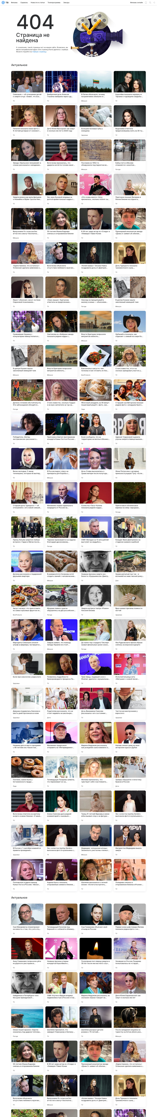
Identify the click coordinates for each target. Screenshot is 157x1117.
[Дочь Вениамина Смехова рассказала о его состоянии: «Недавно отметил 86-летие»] (96, 704)
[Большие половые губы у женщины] (96, 121)
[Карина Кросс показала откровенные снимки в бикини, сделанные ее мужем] (61, 875)
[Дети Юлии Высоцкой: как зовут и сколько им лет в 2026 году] (61, 121)
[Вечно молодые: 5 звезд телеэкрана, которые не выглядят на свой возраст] (27, 464)
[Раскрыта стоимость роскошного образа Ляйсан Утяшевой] (61, 944)
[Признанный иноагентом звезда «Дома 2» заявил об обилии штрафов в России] (130, 224)
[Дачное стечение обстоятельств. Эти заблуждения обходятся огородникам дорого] (27, 395)
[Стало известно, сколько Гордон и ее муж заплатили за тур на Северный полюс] (61, 395)
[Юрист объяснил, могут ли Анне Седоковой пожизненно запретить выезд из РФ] (27, 293)
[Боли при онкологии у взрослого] (27, 669)
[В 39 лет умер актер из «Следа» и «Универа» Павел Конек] (96, 224)
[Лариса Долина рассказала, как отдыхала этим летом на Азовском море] (130, 1012)
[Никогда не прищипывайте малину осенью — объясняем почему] (96, 293)
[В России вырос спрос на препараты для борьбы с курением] (61, 464)
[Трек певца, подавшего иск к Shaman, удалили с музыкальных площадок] (96, 669)
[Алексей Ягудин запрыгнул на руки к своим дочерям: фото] (27, 1012)
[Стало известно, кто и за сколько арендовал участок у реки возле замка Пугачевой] (130, 361)
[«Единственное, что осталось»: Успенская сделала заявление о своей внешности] (27, 258)
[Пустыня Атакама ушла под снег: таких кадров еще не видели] (27, 944)
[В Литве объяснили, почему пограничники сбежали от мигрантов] (96, 87)
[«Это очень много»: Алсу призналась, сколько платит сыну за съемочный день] (96, 190)
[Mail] (3, 2)
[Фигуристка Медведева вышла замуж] (130, 841)
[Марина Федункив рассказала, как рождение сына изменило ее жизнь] (96, 738)
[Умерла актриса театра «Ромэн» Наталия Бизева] (96, 601)
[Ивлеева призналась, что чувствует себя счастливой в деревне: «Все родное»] (96, 772)
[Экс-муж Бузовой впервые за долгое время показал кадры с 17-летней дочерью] (61, 190)
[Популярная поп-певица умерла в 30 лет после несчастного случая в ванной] (96, 1091)
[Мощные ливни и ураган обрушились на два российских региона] (61, 601)
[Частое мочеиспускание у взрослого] (130, 704)
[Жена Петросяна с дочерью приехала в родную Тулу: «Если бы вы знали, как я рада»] (130, 464)
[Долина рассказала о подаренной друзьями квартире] (27, 567)
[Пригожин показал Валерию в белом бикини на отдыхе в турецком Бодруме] (130, 190)
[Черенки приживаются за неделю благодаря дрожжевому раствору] (61, 532)
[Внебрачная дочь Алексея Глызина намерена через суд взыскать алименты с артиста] (61, 87)
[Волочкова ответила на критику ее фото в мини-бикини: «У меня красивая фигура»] (27, 807)
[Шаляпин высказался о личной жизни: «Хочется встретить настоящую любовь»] (96, 875)
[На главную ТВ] (6, 2)
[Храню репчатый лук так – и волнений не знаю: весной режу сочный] (130, 567)
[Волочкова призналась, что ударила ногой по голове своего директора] (61, 156)
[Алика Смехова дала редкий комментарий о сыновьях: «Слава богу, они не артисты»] (61, 807)
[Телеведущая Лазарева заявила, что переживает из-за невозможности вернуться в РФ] (61, 772)
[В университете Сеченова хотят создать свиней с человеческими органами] (61, 567)
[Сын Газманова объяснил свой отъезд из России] (96, 1057)
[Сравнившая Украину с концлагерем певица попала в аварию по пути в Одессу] (27, 327)
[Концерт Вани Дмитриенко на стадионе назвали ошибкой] (130, 532)
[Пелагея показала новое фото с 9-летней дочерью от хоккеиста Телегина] (27, 121)
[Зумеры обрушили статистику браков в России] (130, 772)
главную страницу (39, 52)
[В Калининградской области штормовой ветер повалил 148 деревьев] (27, 909)
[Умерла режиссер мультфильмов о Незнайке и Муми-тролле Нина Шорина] (27, 190)
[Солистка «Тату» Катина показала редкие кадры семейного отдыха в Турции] (96, 498)
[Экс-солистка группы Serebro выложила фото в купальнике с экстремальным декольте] (130, 807)
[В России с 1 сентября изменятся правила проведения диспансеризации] (27, 841)
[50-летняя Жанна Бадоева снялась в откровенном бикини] (61, 224)
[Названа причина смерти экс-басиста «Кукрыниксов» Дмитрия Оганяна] (96, 567)
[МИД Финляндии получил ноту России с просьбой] (96, 944)
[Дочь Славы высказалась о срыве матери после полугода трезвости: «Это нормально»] (96, 464)
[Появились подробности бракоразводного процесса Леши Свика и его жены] (61, 669)
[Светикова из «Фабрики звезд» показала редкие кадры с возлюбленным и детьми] (61, 327)
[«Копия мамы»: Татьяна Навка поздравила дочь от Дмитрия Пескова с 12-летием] (96, 258)
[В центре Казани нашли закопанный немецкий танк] (130, 293)
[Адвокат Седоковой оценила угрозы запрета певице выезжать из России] (130, 430)
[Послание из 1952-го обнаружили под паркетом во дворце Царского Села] (96, 156)
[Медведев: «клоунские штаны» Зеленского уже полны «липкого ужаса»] (96, 841)
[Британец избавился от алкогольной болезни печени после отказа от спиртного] (96, 909)
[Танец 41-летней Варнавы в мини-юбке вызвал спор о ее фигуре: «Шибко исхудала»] (96, 807)
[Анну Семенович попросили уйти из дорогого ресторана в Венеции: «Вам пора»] (27, 1091)
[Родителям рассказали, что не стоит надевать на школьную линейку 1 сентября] (61, 704)
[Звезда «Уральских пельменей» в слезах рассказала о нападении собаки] (27, 156)
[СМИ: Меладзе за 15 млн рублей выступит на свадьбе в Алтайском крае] (96, 532)
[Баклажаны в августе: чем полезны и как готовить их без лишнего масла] (96, 361)
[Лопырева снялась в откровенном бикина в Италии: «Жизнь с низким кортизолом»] (130, 875)
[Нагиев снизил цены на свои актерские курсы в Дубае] (130, 738)
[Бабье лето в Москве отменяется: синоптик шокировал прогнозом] (130, 156)
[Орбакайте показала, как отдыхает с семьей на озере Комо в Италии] (130, 327)
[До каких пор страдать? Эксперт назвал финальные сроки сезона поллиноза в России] (96, 635)
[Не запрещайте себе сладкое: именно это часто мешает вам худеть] (61, 1012)
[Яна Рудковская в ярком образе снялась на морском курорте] (130, 635)
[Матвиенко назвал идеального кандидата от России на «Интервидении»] (61, 498)
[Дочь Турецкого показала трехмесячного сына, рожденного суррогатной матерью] (130, 258)
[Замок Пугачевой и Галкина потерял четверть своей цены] (130, 978)
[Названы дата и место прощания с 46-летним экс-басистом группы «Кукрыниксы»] (27, 738)
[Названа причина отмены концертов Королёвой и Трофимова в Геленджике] (61, 1091)
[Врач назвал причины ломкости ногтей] (130, 601)
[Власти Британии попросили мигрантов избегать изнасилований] (96, 327)
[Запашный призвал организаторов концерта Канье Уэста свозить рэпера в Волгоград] (130, 944)
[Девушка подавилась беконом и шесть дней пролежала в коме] (27, 704)
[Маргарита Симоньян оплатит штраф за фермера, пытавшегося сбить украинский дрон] (27, 635)
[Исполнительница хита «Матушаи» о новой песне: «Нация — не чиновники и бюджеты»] (130, 669)
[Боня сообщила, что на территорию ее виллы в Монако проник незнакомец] (96, 430)
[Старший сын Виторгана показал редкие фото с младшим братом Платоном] (130, 395)
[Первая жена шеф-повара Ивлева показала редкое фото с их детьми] (130, 1057)
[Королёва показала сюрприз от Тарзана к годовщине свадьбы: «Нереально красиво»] (130, 87)
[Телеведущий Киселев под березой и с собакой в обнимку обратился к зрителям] (61, 1057)
